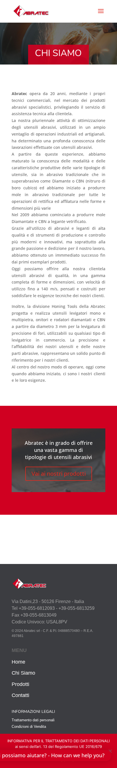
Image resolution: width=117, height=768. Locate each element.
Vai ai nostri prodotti (59, 473)
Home (18, 662)
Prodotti (20, 684)
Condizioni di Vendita (29, 726)
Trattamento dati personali (33, 720)
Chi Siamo (23, 673)
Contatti (20, 695)
